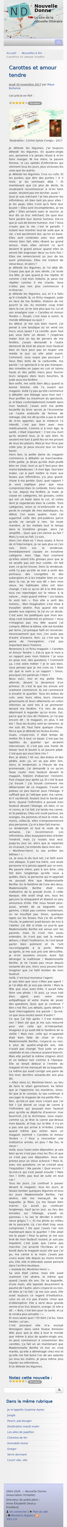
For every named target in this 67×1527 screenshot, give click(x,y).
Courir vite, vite (17, 1460)
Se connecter (18, 1511)
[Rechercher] (59, 1390)
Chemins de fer (17, 1437)
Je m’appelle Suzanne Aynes (25, 1409)
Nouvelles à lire (32, 53)
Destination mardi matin (23, 1426)
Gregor (12, 1448)
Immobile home (17, 1443)
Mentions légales (21, 1515)
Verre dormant (17, 1454)
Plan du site (40, 1511)
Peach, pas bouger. (19, 1420)
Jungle (11, 1415)
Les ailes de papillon (20, 1432)
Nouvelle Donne (46, 8)
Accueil (11, 53)
